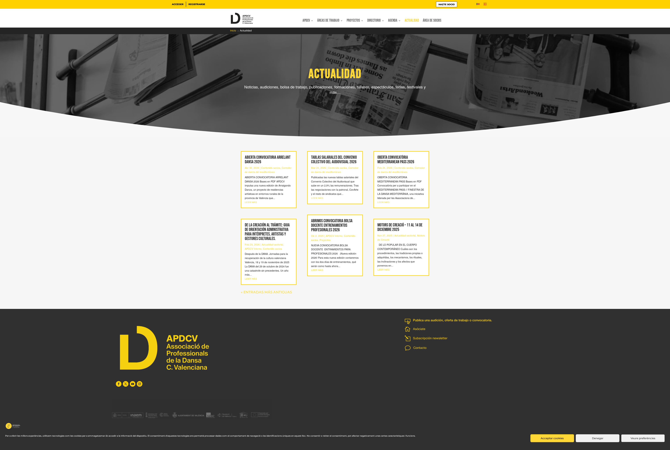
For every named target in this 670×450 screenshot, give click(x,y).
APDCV (306, 21)
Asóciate (419, 329)
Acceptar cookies (552, 438)
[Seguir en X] (125, 384)
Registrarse (196, 4)
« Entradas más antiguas (266, 292)
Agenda (392, 21)
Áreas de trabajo (328, 21)
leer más (251, 202)
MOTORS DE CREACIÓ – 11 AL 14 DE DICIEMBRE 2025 (399, 227)
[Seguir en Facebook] (118, 384)
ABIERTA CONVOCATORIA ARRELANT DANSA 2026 (268, 160)
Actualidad (412, 21)
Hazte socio (446, 4)
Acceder (178, 4)
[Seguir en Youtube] (132, 384)
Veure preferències (643, 438)
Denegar (597, 438)
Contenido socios (270, 168)
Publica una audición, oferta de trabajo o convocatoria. (452, 320)
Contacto (419, 348)
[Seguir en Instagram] (139, 384)
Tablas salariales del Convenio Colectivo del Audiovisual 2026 (334, 160)
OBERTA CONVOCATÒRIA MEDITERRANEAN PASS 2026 (395, 160)
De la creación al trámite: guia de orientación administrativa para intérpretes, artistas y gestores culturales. (267, 231)
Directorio (374, 21)
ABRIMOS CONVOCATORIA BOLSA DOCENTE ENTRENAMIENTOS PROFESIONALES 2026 (331, 225)
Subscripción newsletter (430, 338)
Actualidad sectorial (272, 244)
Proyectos (353, 21)
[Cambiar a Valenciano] (478, 4)
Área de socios (432, 21)
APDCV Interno (253, 248)
